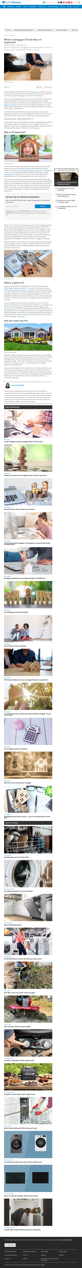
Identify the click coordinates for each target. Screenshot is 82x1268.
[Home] (4, 6)
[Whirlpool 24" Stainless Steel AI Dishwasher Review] (66, 179)
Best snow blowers (62, 30)
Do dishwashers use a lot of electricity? (66, 189)
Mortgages (12, 35)
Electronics (42, 6)
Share (8, 87)
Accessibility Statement (10, 1255)
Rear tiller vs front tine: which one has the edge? (66, 201)
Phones (62, 6)
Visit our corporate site (65, 1240)
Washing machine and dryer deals (23, 30)
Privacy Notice (9, 212)
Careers (25, 1258)
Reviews (18, 6)
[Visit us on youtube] (66, 2)
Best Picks (11, 6)
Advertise (43, 1255)
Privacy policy (44, 1251)
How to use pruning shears (44, 30)
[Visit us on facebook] (59, 2)
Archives (25, 1255)
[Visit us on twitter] (61, 2)
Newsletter (49, 87)
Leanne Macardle (10, 45)
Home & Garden (53, 6)
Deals (25, 6)
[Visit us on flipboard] (71, 2)
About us (61, 1255)
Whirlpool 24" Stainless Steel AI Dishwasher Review (67, 183)
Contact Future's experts (29, 1251)
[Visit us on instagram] (64, 2)
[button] (77, 2)
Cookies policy (63, 1251)
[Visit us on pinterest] (69, 2)
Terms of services (25, 210)
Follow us (41, 87)
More (76, 6)
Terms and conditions (10, 1251)
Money (70, 6)
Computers (33, 6)
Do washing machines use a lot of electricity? (67, 207)
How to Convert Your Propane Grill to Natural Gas (67, 195)
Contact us (7, 1258)
